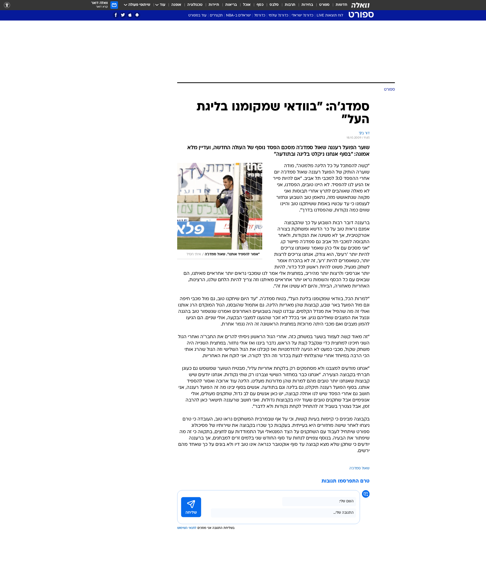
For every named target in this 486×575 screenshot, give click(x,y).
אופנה (176, 5)
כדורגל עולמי (278, 15)
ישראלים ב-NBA (238, 15)
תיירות (214, 5)
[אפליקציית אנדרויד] (137, 15)
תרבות (290, 5)
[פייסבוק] (116, 15)
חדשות (341, 5)
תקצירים (216, 15)
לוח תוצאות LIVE (330, 15)
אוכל (247, 5)
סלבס (274, 5)
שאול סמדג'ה (359, 468)
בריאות (231, 5)
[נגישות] (7, 5)
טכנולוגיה (194, 5)
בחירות (307, 5)
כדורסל (259, 15)
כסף (260, 5)
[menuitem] (338, 5)
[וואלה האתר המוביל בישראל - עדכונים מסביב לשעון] (360, 5)
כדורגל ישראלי (302, 15)
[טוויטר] (123, 15)
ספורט (324, 5)
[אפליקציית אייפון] (130, 15)
